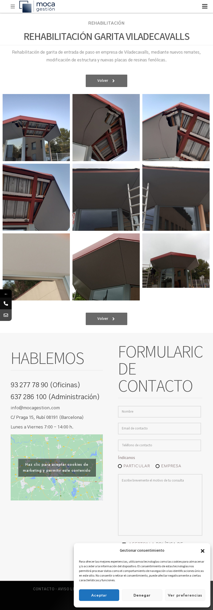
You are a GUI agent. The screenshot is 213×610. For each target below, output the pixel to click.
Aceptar (99, 595)
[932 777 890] (6, 303)
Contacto (44, 589)
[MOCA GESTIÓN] (37, 6)
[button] (202, 550)
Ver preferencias (185, 595)
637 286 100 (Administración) (55, 397)
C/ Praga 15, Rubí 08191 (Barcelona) (47, 417)
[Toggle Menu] (205, 6)
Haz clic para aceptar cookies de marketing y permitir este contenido (57, 467)
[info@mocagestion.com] (6, 315)
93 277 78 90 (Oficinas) (46, 385)
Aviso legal (70, 589)
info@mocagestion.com (35, 408)
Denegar (142, 595)
